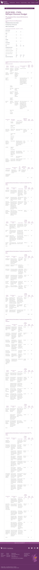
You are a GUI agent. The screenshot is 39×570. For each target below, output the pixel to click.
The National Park (12, 2)
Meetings (2, 553)
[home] (5, 2)
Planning (7, 553)
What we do (18, 2)
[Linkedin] (37, 548)
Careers (2, 554)
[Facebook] (29, 548)
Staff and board (3, 555)
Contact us (2, 556)
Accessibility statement (9, 566)
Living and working (24, 2)
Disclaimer (14, 566)
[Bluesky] (31, 548)
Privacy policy (8, 555)
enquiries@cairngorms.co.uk (15, 554)
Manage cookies (3, 566)
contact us (21, 558)
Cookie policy (8, 556)
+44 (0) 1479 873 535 (14, 556)
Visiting (29, 2)
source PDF (31, 8)
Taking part (33, 2)
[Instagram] (34, 548)
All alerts (7, 554)
